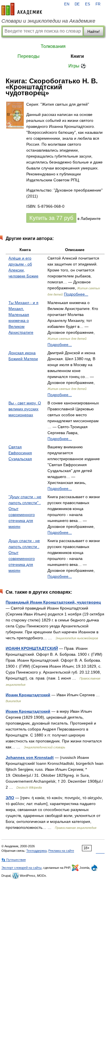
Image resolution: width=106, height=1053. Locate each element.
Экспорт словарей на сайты (21, 867)
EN (66, 4)
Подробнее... (76, 294)
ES (87, 4)
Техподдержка (36, 850)
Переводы (29, 56)
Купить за (51, 218)
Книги (77, 56)
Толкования (53, 46)
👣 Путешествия (13, 859)
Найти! (93, 31)
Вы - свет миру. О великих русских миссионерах (24, 409)
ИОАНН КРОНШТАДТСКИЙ (32, 648)
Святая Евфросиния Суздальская (20, 453)
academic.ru (21, 9)
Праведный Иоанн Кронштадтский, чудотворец (53, 602)
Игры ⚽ (77, 65)
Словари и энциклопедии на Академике (48, 21)
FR (98, 4)
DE (77, 4)
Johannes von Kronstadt (30, 757)
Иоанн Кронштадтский (28, 695)
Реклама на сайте (61, 850)
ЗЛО (10, 797)
